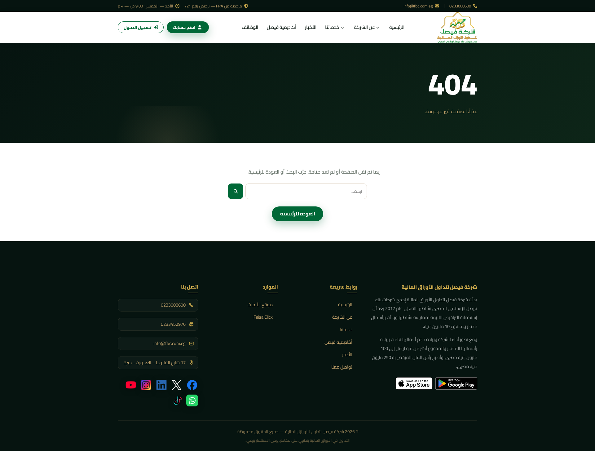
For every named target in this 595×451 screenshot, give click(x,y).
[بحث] (235, 191)
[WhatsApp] (192, 400)
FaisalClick (263, 317)
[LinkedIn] (161, 385)
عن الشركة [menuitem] (364, 27)
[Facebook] (192, 385)
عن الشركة (342, 317)
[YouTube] (131, 385)
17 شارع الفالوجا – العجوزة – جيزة (155, 363)
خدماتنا (346, 329)
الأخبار (347, 354)
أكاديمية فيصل (338, 342)
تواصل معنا (341, 367)
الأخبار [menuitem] (310, 27)
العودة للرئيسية (297, 213)
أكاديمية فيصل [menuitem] (281, 27)
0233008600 (460, 5)
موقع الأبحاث (260, 304)
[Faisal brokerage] (457, 27)
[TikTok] (176, 400)
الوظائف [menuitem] (250, 27)
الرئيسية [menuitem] (396, 27)
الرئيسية (345, 304)
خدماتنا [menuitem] (332, 27)
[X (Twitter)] (176, 385)
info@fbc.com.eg (418, 5)
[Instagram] (146, 385)
